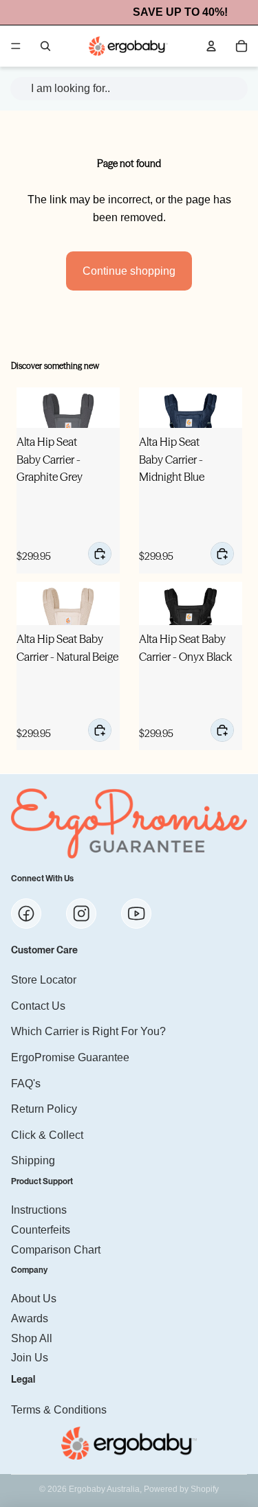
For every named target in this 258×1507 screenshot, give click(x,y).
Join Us (29, 1357)
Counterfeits (40, 1230)
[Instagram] (81, 913)
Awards (29, 1318)
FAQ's (26, 1083)
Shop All (31, 1338)
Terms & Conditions (59, 1409)
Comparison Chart (55, 1249)
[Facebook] (26, 913)
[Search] (45, 46)
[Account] (211, 46)
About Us (33, 1298)
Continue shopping (129, 271)
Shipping (33, 1160)
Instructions (39, 1210)
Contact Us (38, 1005)
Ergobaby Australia (104, 1489)
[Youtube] (136, 913)
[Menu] (16, 46)
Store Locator (43, 980)
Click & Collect (47, 1134)
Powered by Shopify (181, 1489)
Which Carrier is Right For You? (88, 1031)
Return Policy (44, 1109)
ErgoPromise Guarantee (70, 1057)
